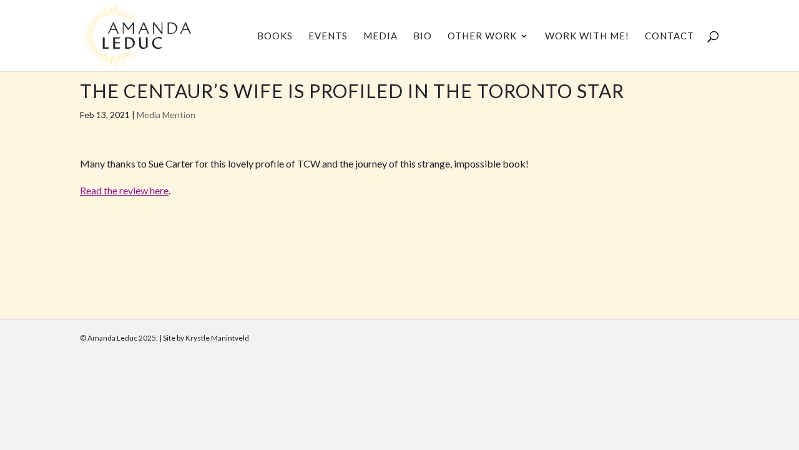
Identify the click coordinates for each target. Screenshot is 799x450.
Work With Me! (587, 36)
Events (328, 36)
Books (275, 36)
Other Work (482, 36)
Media (380, 36)
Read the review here (124, 190)
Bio (422, 36)
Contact (669, 36)
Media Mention (166, 114)
